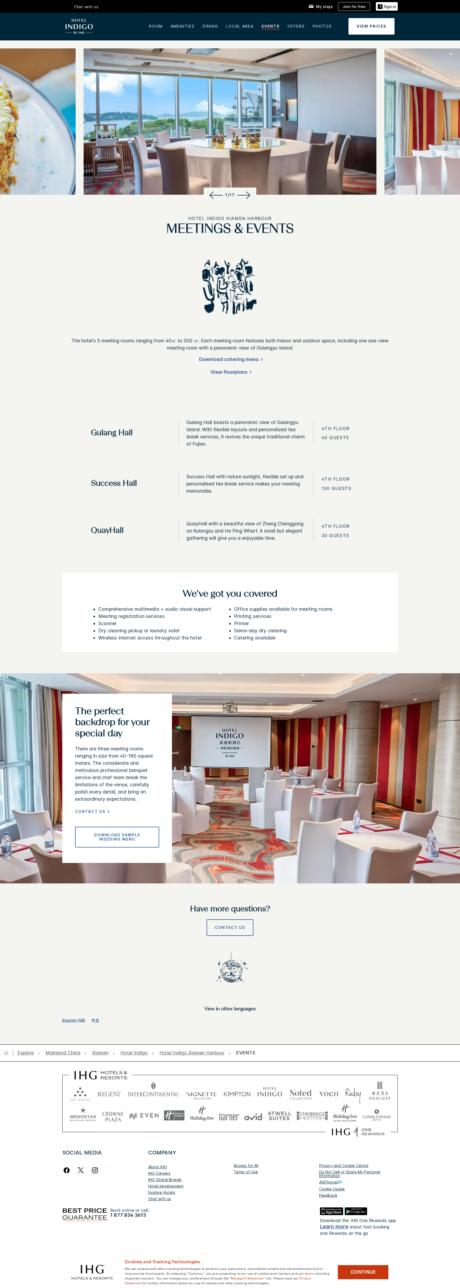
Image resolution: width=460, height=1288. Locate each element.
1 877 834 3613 (128, 1215)
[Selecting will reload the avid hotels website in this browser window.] (253, 1115)
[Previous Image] (215, 195)
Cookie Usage (332, 1189)
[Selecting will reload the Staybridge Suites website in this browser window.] (312, 1115)
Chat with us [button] (86, 7)
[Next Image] (244, 195)
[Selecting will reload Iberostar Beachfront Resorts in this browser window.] (83, 1115)
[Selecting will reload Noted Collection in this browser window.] (300, 1093)
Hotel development (166, 1186)
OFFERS (296, 26)
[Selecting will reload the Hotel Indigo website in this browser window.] (269, 1093)
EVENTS (271, 26)
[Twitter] (81, 1170)
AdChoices (329, 1182)
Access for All (246, 1165)
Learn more (334, 1227)
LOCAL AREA (240, 26)
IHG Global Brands (165, 1179)
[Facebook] (68, 1170)
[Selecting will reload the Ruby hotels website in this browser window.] (353, 1093)
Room (156, 26)
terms (309, 1273)
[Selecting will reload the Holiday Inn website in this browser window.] (202, 1115)
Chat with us (159, 1198)
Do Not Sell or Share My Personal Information (349, 1174)
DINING (210, 26)
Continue (363, 1272)
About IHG (157, 1167)
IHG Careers (159, 1173)
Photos (322, 26)
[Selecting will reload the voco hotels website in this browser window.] (328, 1093)
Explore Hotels (161, 1192)
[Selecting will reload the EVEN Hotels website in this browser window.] (144, 1115)
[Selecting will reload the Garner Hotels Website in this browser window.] (229, 1115)
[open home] (8, 1053)
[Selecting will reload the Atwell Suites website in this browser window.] (279, 1115)
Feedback (328, 1195)
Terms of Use (246, 1172)
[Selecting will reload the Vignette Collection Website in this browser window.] (201, 1093)
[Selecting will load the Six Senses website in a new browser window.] (80, 1093)
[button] (387, 6)
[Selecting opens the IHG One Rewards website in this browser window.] (358, 1132)
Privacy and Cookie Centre (344, 1165)
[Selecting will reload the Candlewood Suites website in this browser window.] (376, 1115)
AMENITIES (183, 26)
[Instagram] (95, 1170)
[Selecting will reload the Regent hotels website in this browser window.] (109, 1093)
